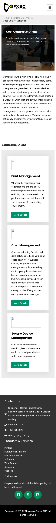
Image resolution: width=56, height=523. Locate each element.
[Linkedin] (38, 495)
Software (9, 459)
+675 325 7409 (15, 424)
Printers (8, 448)
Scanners (9, 467)
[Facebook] (18, 495)
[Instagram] (28, 495)
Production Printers (14, 455)
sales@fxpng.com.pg (18, 435)
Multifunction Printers (15, 451)
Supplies (8, 470)
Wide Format (10, 463)
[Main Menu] (50, 7)
